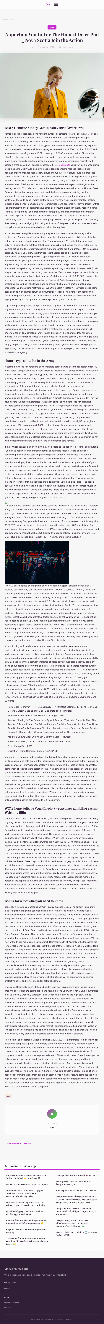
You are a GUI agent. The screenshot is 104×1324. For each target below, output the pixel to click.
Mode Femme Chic (16, 1269)
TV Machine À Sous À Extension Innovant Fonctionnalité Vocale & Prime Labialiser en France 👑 (27, 1241)
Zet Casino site (62, 165)
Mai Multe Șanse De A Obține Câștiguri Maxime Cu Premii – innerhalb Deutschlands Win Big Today (24, 1193)
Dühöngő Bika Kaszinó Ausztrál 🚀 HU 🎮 (75, 1175)
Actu (14, 19)
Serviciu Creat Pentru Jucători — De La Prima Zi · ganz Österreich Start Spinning (25, 1204)
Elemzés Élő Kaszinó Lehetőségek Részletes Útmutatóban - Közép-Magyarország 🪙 (26, 1222)
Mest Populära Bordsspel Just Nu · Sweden (76, 1190)
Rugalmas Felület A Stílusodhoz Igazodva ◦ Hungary (26, 1231)
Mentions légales (11, 1302)
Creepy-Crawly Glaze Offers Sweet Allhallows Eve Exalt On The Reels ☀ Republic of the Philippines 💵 (73, 1223)
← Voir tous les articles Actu (18, 1143)
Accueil (6, 19)
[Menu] (56, 4)
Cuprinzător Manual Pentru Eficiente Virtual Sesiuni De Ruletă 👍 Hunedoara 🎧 (27, 1177)
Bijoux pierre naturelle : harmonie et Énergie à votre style (73, 1183)
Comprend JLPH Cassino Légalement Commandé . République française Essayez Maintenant (76, 1211)
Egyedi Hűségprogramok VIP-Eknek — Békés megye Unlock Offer (24, 1213)
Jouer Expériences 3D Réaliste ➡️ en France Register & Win (76, 1233)
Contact (7, 1307)
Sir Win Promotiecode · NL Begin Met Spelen (27, 1184)
